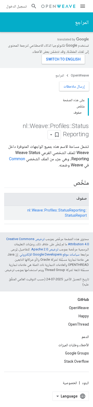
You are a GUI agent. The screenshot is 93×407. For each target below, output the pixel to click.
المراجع (82, 22)
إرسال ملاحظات (74, 86)
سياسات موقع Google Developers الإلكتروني (50, 254)
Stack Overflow (76, 361)
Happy (84, 316)
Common (17, 158)
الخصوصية (70, 383)
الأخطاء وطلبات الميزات (73, 345)
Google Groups (77, 353)
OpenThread (78, 324)
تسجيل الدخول (16, 6)
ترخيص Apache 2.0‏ (44, 249)
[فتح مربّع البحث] (34, 6)
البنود (85, 383)
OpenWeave (80, 75)
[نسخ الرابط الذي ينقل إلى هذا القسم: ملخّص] (68, 183)
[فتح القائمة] (83, 6)
